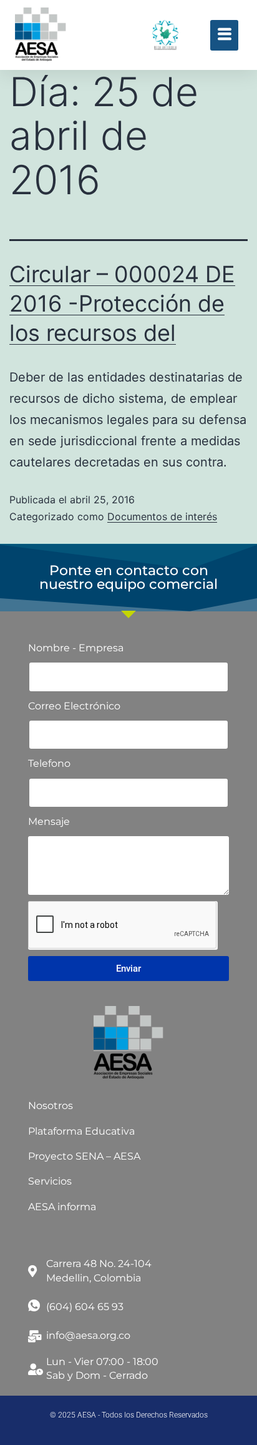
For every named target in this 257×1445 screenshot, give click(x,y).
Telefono (49, 763)
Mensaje (49, 821)
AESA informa (62, 1207)
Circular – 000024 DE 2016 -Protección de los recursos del (122, 303)
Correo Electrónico (74, 706)
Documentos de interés (162, 516)
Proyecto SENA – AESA (84, 1156)
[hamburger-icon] (224, 35)
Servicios (50, 1181)
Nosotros (50, 1106)
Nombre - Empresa (76, 648)
